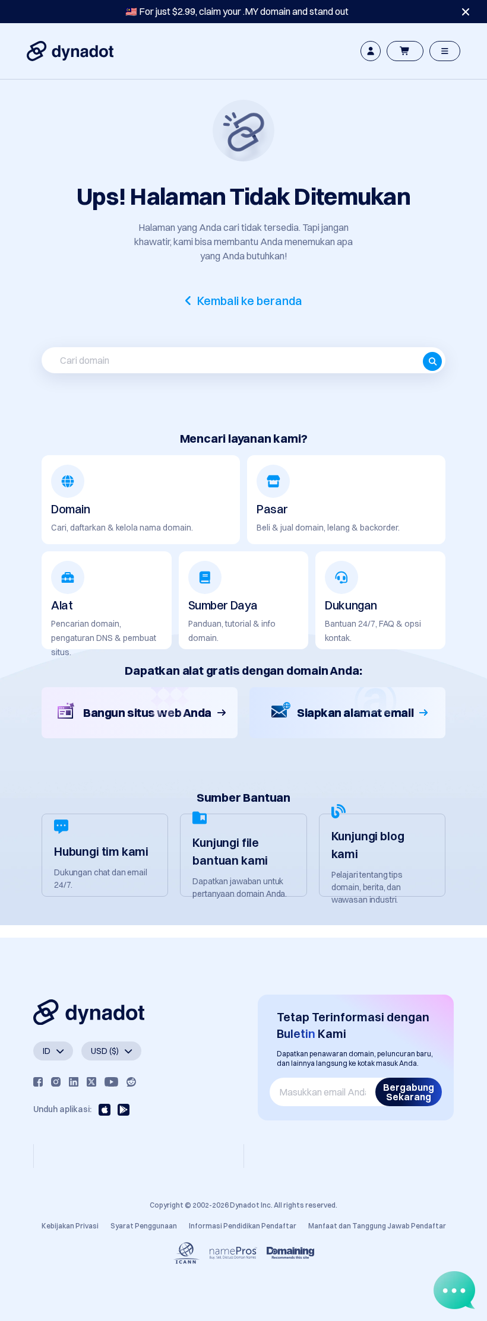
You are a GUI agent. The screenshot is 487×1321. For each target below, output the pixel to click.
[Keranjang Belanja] (405, 51)
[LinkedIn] (73, 1082)
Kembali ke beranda (249, 301)
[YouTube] (111, 1082)
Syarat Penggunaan (143, 1225)
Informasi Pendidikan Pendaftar (242, 1225)
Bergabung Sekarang (408, 1092)
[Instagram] (56, 1082)
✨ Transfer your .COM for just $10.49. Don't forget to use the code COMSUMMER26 (237, 11)
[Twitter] (91, 1082)
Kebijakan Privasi (70, 1225)
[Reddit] (131, 1082)
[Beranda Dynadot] (70, 51)
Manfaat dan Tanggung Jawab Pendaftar (377, 1225)
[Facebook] (38, 1082)
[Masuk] (370, 51)
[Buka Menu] (444, 51)
